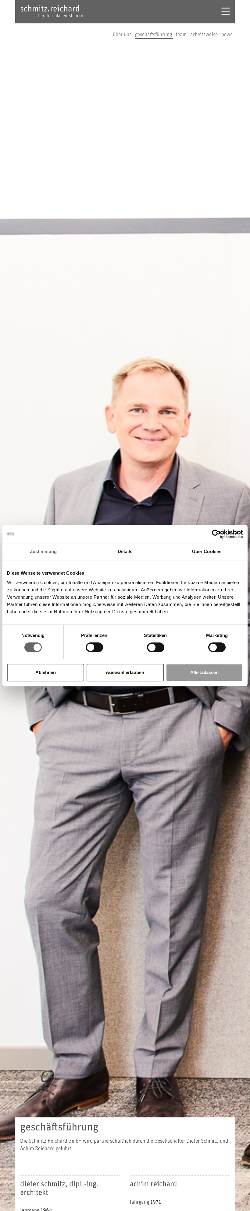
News (226, 35)
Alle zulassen (204, 672)
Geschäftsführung (154, 35)
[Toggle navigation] (225, 11)
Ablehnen (45, 672)
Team (182, 35)
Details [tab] (125, 551)
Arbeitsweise (204, 35)
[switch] (94, 647)
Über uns (123, 35)
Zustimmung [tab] (43, 551)
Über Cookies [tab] (206, 551)
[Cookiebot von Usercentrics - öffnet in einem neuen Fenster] (216, 533)
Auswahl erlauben (125, 672)
